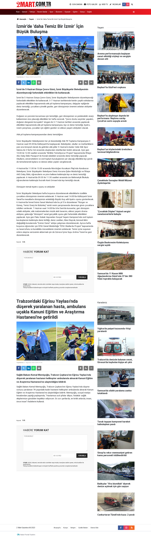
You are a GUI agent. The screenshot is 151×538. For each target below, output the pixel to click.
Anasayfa (22, 19)
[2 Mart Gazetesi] (33, 4)
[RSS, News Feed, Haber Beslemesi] (132, 527)
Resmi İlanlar (42, 12)
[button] (80, 82)
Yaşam (31, 19)
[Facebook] (18, 82)
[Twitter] (23, 82)
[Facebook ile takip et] (124, 4)
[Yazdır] (39, 82)
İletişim (73, 528)
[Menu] (133, 12)
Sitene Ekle (94, 528)
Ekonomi (59, 12)
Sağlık (89, 12)
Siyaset (67, 12)
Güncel (24, 12)
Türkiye (32, 12)
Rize (18, 12)
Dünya (82, 12)
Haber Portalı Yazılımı (27, 535)
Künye (65, 528)
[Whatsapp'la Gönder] (33, 82)
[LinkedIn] (28, 82)
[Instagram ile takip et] (127, 4)
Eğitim (75, 12)
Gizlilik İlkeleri (83, 528)
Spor (51, 12)
